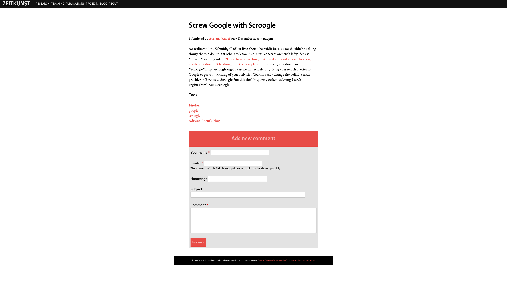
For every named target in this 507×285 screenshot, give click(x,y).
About (113, 4)
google (193, 110)
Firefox (194, 105)
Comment (199, 205)
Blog (103, 4)
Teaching (57, 4)
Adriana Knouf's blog (204, 121)
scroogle (194, 116)
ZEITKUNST (16, 4)
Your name (200, 152)
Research (43, 4)
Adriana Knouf (219, 38)
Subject (196, 189)
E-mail (197, 163)
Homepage (199, 179)
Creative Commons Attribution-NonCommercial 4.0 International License (286, 260)
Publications (75, 4)
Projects (92, 4)
